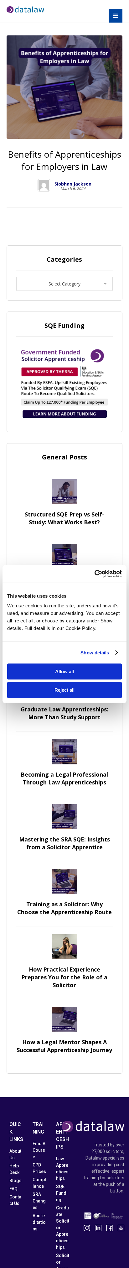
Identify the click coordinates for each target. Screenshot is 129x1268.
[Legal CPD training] (25, 9)
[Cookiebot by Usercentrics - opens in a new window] (94, 574)
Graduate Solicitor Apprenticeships (62, 1227)
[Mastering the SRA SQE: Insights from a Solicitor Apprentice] (64, 816)
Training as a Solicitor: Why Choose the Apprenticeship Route (64, 908)
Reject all (64, 690)
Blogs (15, 1180)
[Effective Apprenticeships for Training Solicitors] (64, 556)
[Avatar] (44, 185)
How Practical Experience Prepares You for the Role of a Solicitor (64, 977)
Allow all (64, 671)
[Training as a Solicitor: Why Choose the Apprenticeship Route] (64, 881)
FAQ (13, 1188)
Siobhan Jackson (72, 184)
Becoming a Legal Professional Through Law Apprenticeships (64, 778)
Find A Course (39, 1150)
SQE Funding (62, 1193)
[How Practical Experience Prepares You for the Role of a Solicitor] (64, 946)
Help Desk (14, 1169)
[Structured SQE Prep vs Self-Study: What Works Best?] (64, 491)
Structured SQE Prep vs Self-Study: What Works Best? (64, 518)
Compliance (39, 1183)
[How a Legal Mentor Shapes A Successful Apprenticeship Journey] (64, 1019)
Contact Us (15, 1200)
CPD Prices (39, 1168)
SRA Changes (39, 1201)
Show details (94, 652)
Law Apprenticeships (62, 1168)
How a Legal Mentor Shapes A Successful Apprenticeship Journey (64, 1046)
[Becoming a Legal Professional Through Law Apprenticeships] (64, 751)
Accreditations (39, 1222)
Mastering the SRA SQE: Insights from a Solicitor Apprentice (64, 843)
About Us (15, 1154)
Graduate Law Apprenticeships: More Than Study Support (64, 713)
